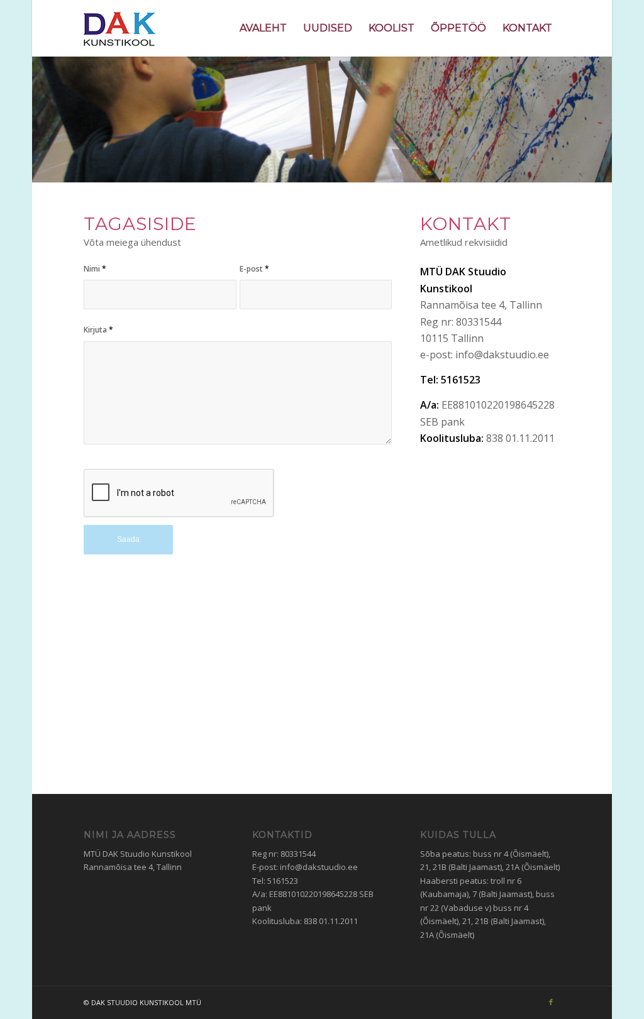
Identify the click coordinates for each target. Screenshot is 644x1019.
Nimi (95, 268)
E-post (254, 268)
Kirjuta (98, 329)
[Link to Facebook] (550, 1002)
